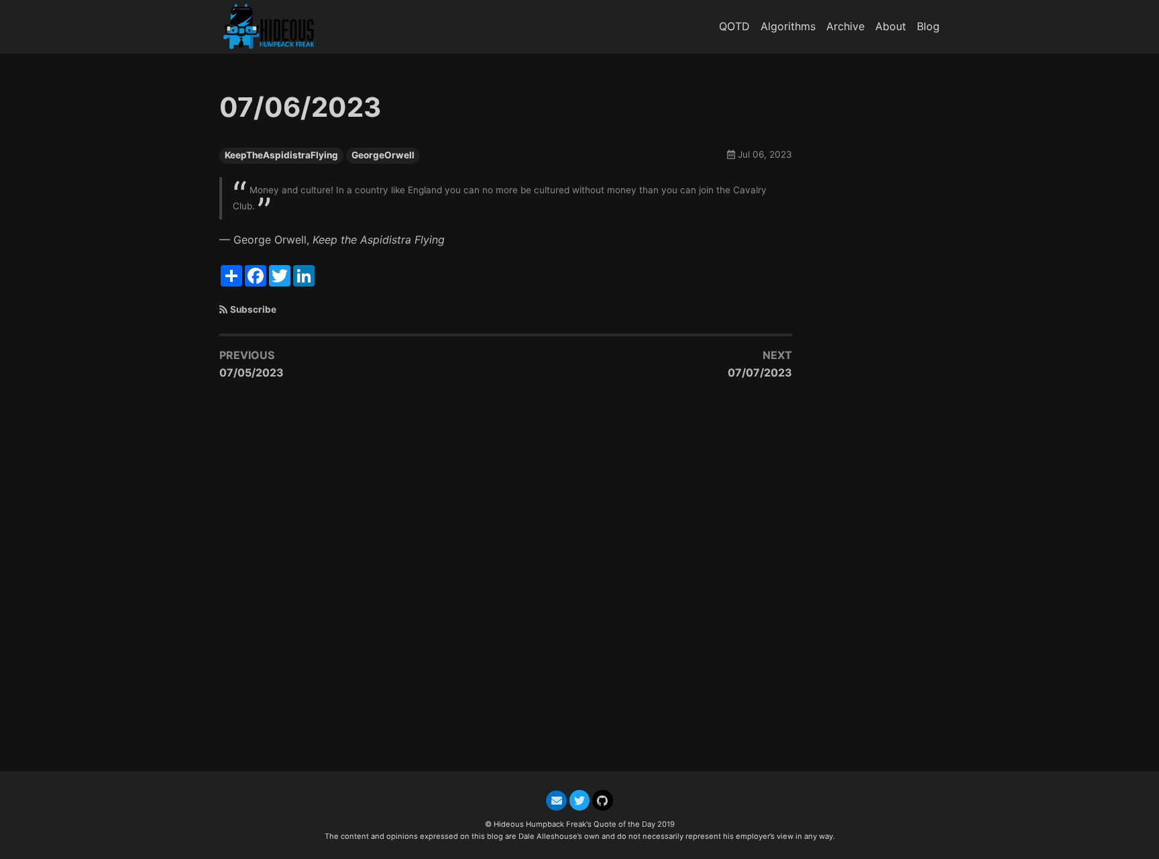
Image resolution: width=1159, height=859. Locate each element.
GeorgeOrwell (383, 155)
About (890, 26)
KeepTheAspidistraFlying (281, 155)
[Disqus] (505, 582)
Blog (928, 26)
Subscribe (253, 309)
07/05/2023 (251, 372)
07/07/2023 (760, 372)
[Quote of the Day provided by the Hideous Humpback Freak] (274, 26)
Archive (845, 26)
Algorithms (788, 26)
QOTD (734, 26)
